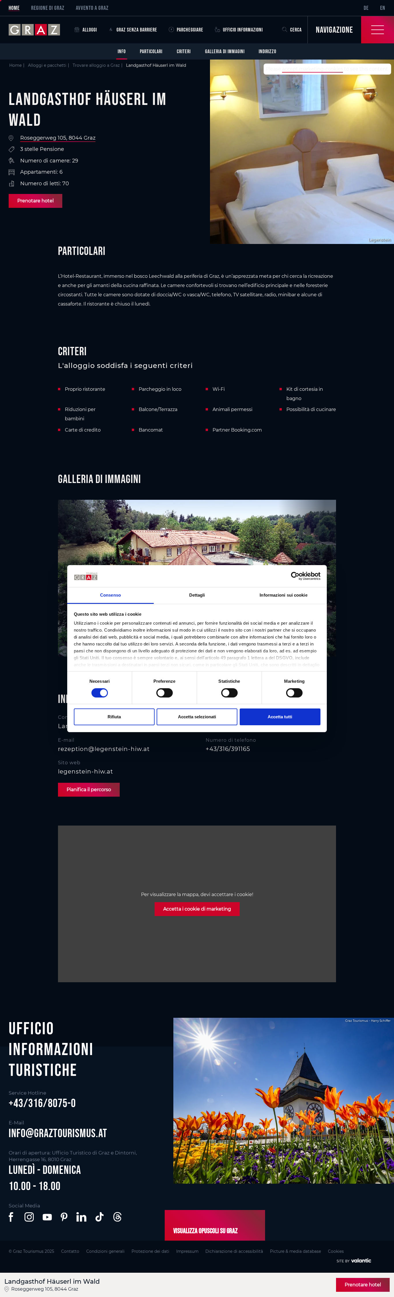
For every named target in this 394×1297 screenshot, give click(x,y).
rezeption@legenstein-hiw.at (104, 748)
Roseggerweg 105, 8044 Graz (57, 138)
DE (366, 8)
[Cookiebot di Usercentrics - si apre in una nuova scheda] (295, 576)
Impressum (187, 1251)
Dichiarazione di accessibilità (234, 1251)
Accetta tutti (280, 716)
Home (14, 8)
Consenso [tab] (110, 595)
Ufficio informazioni (243, 30)
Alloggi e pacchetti (47, 65)
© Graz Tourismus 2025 (31, 1251)
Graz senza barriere (137, 30)
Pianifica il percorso (89, 789)
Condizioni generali (105, 1251)
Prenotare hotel (35, 200)
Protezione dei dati (150, 1251)
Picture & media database (295, 1251)
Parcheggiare (190, 30)
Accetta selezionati (197, 716)
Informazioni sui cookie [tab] (283, 595)
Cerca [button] (296, 30)
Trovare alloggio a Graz (96, 65)
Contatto (70, 1251)
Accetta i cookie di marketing (197, 909)
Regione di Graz (47, 8)
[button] (12, 1217)
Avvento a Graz (92, 8)
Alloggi (89, 30)
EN (382, 8)
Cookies (336, 1251)
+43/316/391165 (228, 748)
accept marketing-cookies (312, 69)
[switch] (164, 692)
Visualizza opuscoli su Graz (205, 1231)
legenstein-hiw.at (85, 771)
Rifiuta (114, 716)
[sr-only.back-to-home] (39, 29)
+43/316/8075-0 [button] (42, 1103)
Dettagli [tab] (197, 595)
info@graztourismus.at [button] (58, 1133)
